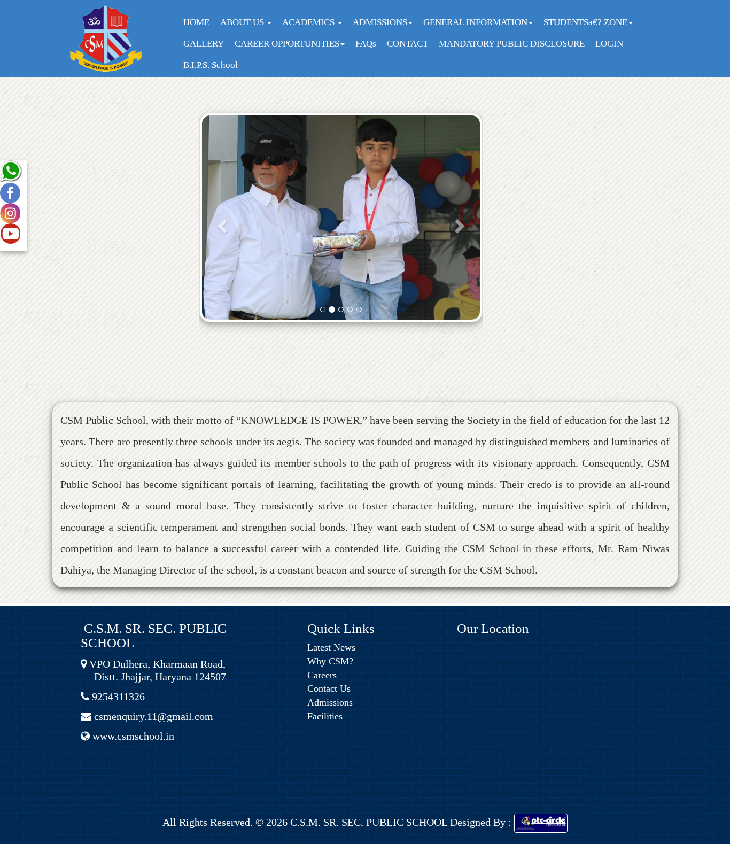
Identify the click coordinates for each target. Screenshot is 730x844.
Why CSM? (330, 661)
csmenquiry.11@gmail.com (152, 716)
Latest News (331, 647)
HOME (196, 22)
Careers (322, 675)
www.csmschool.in (132, 736)
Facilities (325, 716)
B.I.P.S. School (210, 65)
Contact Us (329, 688)
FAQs (365, 43)
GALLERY (203, 43)
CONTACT (407, 43)
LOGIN (609, 43)
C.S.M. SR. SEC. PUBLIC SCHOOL (367, 822)
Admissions (330, 702)
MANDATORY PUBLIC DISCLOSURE (512, 43)
